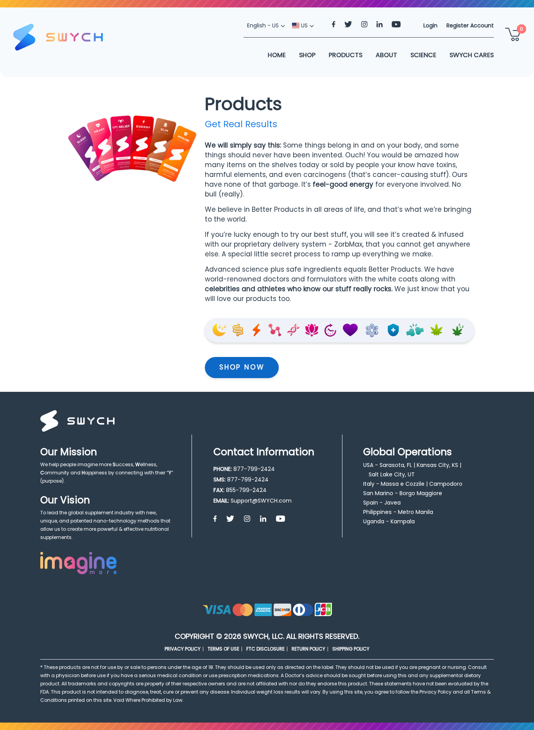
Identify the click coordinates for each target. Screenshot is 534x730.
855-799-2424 (246, 490)
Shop (307, 54)
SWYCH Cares (472, 54)
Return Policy (308, 648)
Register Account (470, 25)
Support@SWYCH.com (261, 501)
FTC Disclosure (265, 648)
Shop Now (241, 367)
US (303, 25)
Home (277, 54)
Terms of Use (223, 648)
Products (345, 54)
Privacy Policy (183, 648)
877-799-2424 (254, 469)
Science (423, 54)
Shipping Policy (350, 648)
